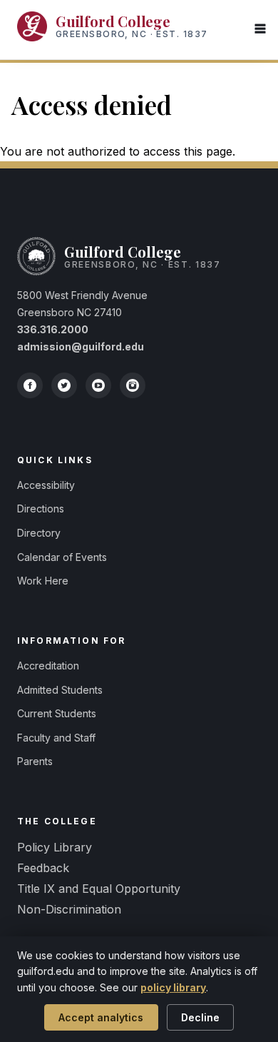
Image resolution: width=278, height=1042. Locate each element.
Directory (39, 533)
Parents (35, 761)
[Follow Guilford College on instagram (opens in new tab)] (132, 385)
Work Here (42, 581)
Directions (40, 508)
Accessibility (46, 485)
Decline (200, 1017)
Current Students (56, 713)
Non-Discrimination (69, 909)
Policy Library (54, 847)
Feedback (43, 868)
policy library (173, 987)
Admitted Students (60, 690)
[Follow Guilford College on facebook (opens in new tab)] (30, 385)
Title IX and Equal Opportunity (98, 888)
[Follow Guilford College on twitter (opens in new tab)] (64, 385)
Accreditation (48, 665)
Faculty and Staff (56, 738)
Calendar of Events (62, 557)
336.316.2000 (52, 329)
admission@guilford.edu (80, 346)
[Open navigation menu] (260, 29)
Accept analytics (100, 1017)
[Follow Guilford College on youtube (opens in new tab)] (98, 385)
